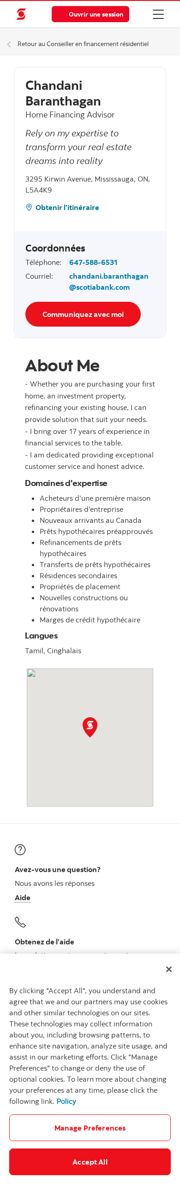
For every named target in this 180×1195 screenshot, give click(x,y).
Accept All (90, 1161)
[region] (90, 1074)
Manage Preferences (90, 1127)
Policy (66, 1101)
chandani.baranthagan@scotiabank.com (109, 281)
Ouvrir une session (96, 14)
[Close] (169, 969)
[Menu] (158, 13)
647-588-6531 (93, 262)
